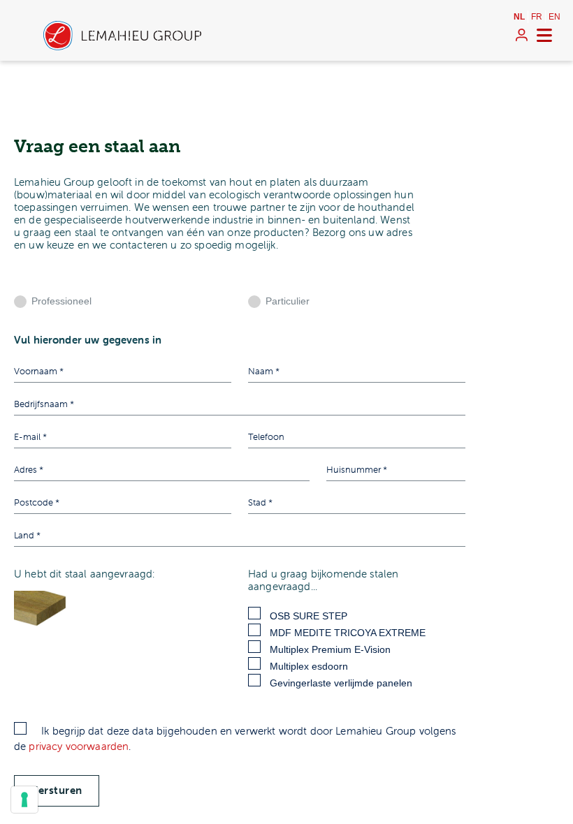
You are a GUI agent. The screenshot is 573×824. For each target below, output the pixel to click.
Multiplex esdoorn (309, 666)
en (554, 17)
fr (536, 17)
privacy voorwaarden (79, 746)
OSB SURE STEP (308, 615)
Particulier (288, 301)
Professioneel (61, 301)
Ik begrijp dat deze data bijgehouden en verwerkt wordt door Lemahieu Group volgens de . (235, 738)
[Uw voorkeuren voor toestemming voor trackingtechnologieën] (24, 799)
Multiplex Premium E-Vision (330, 649)
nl (519, 17)
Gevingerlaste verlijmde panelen (341, 683)
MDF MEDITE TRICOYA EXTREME (348, 632)
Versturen (56, 790)
